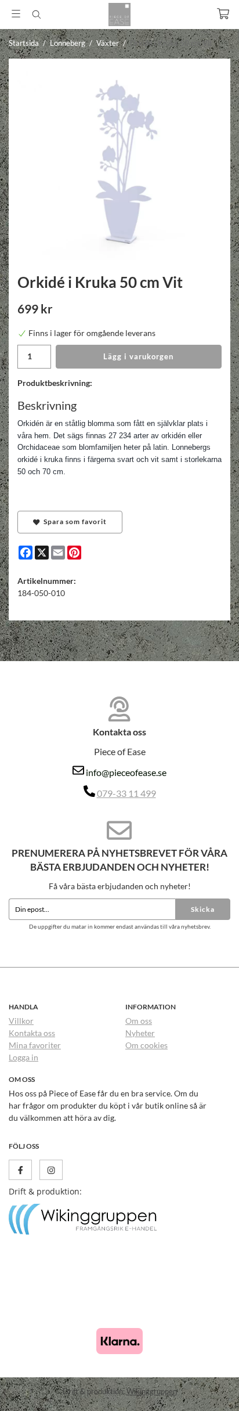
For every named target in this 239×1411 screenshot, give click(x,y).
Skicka (203, 909)
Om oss (138, 1021)
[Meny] (16, 14)
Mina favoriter (35, 1045)
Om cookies (146, 1045)
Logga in (23, 1057)
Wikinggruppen (151, 1391)
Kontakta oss (32, 1033)
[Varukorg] (223, 14)
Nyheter (140, 1033)
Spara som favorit (73, 521)
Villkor (21, 1021)
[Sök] (36, 14)
